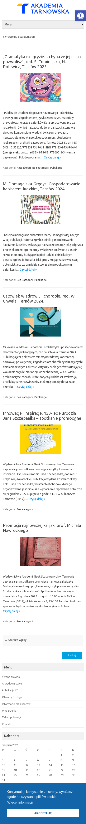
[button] (80, 15)
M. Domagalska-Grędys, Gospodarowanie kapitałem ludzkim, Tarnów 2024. (41, 186)
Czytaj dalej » (52, 157)
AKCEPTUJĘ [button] (43, 813)
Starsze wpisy (16, 640)
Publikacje (56, 167)
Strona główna (11, 676)
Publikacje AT (10, 690)
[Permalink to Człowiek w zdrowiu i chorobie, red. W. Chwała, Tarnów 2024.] (43, 338)
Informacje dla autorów (16, 703)
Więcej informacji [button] (20, 802)
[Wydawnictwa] (43, 12)
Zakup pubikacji (11, 717)
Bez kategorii (40, 167)
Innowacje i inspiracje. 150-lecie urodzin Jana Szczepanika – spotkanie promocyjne (42, 416)
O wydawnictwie (12, 683)
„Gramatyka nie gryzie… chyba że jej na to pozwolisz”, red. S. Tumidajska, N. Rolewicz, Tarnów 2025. (42, 61)
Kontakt (7, 724)
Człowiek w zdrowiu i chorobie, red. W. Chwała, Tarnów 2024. (39, 298)
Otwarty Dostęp (12, 697)
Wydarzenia (9, 710)
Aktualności (24, 167)
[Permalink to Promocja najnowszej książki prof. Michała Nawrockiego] (43, 567)
